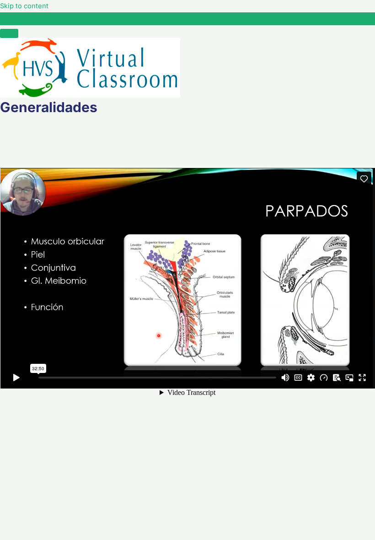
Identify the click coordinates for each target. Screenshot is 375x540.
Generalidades (43, 18)
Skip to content (24, 6)
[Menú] (9, 33)
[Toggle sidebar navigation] (9, 20)
